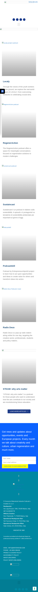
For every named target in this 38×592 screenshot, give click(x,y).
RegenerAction (10, 143)
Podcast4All (9, 266)
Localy (6, 81)
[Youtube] (24, 19)
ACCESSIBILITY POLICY (11, 555)
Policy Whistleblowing (12, 560)
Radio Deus (9, 327)
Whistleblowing (9, 557)
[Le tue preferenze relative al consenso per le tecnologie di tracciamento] (34, 588)
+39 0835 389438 (14, 550)
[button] (18, 24)
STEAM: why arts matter (15, 389)
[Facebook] (14, 19)
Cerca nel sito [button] (33, 2)
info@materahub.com (16, 548)
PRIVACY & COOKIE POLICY (12, 552)
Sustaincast (9, 204)
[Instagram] (20, 19)
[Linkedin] (17, 19)
